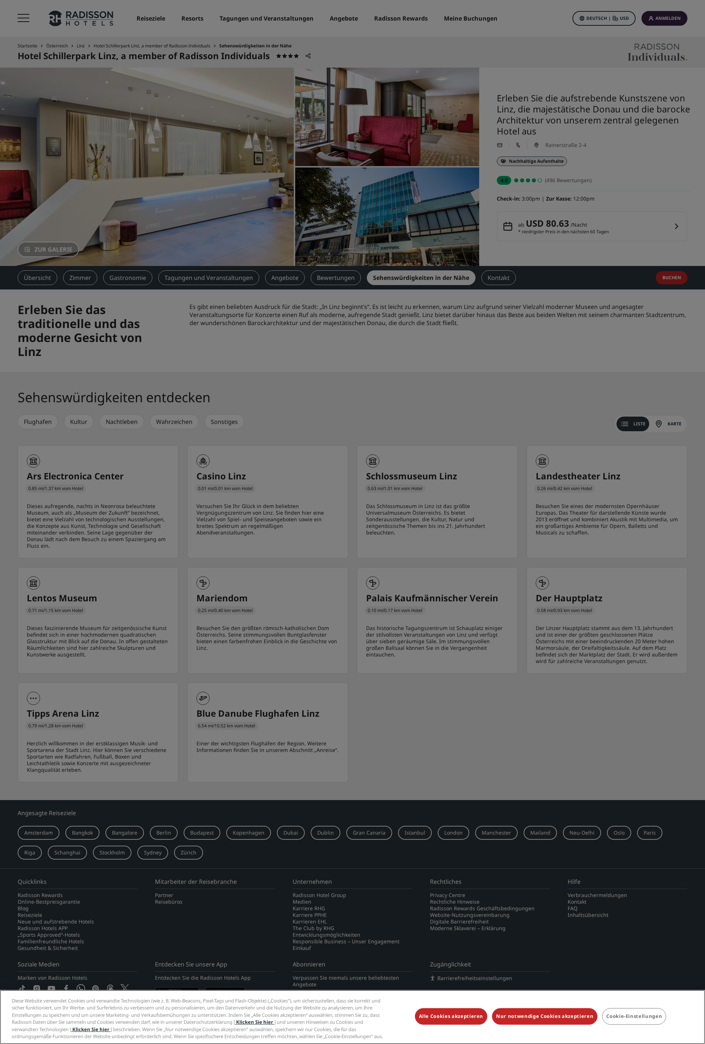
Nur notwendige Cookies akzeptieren (544, 1016)
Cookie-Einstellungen (634, 1016)
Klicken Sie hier (254, 1022)
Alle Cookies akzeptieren (451, 1016)
